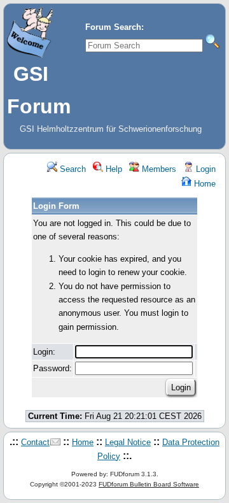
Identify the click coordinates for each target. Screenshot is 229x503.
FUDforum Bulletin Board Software (149, 484)
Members (157, 169)
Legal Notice (128, 442)
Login (204, 169)
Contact (35, 442)
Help (112, 169)
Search (71, 169)
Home (203, 183)
